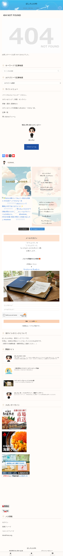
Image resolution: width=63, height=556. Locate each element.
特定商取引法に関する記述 (16, 550)
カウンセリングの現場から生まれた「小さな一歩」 (19, 108)
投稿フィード (6, 526)
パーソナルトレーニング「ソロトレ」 (14, 95)
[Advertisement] (31, 491)
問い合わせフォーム (9, 116)
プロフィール (31, 147)
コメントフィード (8, 531)
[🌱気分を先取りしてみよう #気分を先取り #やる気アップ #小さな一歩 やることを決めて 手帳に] (46, 181)
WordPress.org (7, 535)
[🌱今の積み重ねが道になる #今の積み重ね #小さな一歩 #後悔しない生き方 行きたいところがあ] (46, 211)
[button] (58, 71)
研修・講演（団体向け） (10, 104)
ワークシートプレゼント (31, 269)
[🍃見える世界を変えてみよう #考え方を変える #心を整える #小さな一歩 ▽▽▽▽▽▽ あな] (16, 181)
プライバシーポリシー (47, 550)
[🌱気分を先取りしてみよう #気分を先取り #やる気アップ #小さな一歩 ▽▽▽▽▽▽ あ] (16, 211)
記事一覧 (5, 112)
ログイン (5, 522)
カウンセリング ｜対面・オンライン (14, 99)
